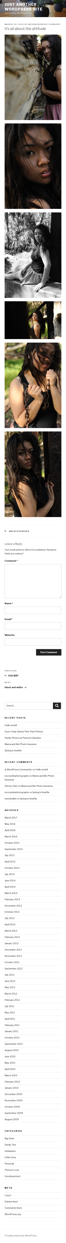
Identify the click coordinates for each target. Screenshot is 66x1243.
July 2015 (10, 855)
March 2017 (11, 817)
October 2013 (12, 912)
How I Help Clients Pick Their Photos (24, 731)
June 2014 (10, 880)
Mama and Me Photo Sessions (21, 744)
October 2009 (12, 1106)
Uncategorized (19, 531)
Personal (9, 1163)
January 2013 (11, 943)
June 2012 (10, 981)
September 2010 (14, 1044)
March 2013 (11, 930)
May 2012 (10, 987)
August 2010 (12, 1050)
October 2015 (12, 843)
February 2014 (12, 899)
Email (8, 619)
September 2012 (14, 968)
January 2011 (11, 1031)
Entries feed (11, 1201)
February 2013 (12, 937)
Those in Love (12, 1170)
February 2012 (12, 1000)
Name (9, 603)
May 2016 (10, 824)
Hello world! (11, 725)
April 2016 (10, 830)
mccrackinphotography (44, 24)
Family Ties (10, 1144)
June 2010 (10, 1056)
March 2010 (11, 1075)
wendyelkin (10, 798)
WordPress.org (13, 1214)
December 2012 (13, 949)
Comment (11, 560)
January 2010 (12, 1088)
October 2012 (12, 962)
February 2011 (12, 1025)
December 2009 (13, 1094)
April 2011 (10, 1019)
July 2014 (10, 874)
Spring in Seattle (13, 750)
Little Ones (10, 1157)
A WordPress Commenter (18, 769)
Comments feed (13, 1208)
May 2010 (10, 1062)
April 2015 (10, 861)
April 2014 (10, 886)
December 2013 (13, 905)
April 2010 (10, 1069)
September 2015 (14, 849)
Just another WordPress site (24, 6)
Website (10, 635)
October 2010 (12, 1037)
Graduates (10, 1151)
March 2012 (11, 993)
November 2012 (13, 956)
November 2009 (13, 1100)
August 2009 (12, 1119)
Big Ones (9, 1138)
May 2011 (10, 1012)
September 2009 (14, 1113)
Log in (8, 1195)
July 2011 (9, 1006)
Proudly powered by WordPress (21, 1235)
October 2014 (12, 868)
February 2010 (12, 1081)
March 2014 (11, 893)
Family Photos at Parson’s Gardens (23, 738)
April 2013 (10, 924)
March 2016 (11, 836)
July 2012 (9, 974)
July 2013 (9, 918)
